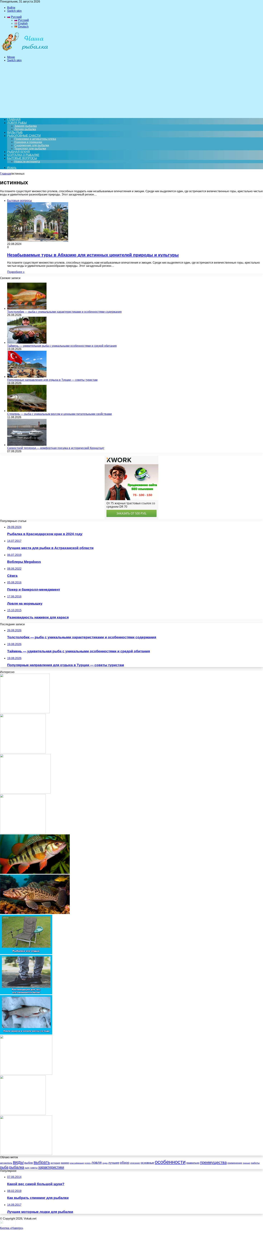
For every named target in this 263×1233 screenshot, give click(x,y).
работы (255, 1162)
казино (65, 1162)
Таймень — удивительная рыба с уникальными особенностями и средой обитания (62, 345)
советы (34, 1167)
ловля (96, 1162)
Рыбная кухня (18, 151)
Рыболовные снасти (24, 135)
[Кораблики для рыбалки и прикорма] (26, 1154)
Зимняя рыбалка (25, 125)
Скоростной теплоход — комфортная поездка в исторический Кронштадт (55, 448)
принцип (246, 1163)
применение (234, 1162)
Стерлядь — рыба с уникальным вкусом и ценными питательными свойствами (59, 413)
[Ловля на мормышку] (26, 1073)
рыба (4, 1167)
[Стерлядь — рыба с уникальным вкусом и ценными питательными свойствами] (27, 410)
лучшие (113, 1162)
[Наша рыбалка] (24, 51)
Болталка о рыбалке (23, 155)
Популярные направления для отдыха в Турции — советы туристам (52, 379)
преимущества (213, 1162)
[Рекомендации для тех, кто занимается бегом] (26, 993)
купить (88, 1163)
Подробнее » (16, 271)
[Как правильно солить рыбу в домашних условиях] (25, 712)
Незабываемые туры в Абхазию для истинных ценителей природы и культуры (93, 254)
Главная (5, 173)
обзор (124, 1162)
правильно (192, 1162)
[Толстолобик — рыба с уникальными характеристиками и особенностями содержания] (27, 308)
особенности (170, 1162)
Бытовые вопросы (22, 158)
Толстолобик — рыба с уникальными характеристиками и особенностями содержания (64, 311)
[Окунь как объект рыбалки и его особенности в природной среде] (35, 872)
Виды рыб (15, 132)
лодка (105, 1163)
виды (18, 1162)
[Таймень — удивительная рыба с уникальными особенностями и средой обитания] (27, 342)
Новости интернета (27, 161)
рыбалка (16, 1167)
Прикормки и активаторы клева (35, 138)
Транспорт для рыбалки (30, 148)
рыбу (27, 1168)
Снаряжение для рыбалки (31, 145)
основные (147, 1162)
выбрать (42, 1162)
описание (135, 1163)
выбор (28, 1162)
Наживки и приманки (28, 142)
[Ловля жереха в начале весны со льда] (26, 1033)
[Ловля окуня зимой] (23, 1113)
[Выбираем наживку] (23, 752)
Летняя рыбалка (25, 129)
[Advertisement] (131, 90)
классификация (77, 1163)
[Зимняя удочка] (25, 792)
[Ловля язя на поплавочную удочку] (23, 832)
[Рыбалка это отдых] (26, 953)
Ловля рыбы (17, 122)
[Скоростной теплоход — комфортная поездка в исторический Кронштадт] (27, 444)
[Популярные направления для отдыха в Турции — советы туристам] (27, 376)
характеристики (51, 1167)
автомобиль (6, 1163)
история (55, 1163)
